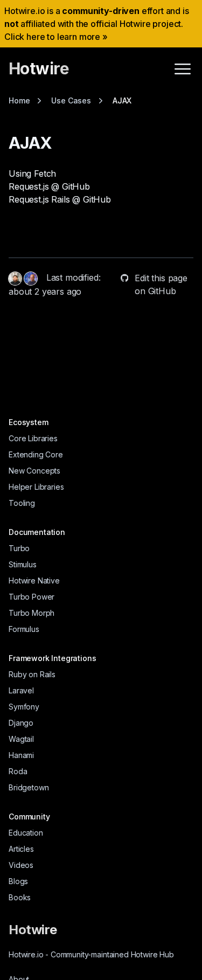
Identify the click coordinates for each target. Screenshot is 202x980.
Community (29, 816)
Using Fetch (32, 173)
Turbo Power (31, 596)
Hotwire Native (34, 580)
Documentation (37, 532)
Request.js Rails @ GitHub (60, 199)
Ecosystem (28, 422)
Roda (18, 771)
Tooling (22, 503)
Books (20, 897)
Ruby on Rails (32, 674)
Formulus (24, 629)
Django (21, 722)
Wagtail (21, 738)
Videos (21, 865)
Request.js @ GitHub (49, 186)
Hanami (21, 755)
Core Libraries (33, 438)
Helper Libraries (36, 486)
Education (26, 832)
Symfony (24, 706)
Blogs (18, 881)
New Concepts (34, 470)
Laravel (21, 690)
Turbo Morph (31, 612)
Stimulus (23, 564)
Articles (21, 848)
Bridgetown (28, 787)
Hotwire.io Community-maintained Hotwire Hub (91, 954)
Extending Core (36, 454)
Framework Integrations (52, 658)
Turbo (19, 548)
